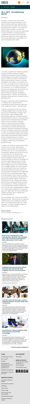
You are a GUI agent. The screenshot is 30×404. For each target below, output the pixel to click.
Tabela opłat (4, 388)
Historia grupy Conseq (6, 356)
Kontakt (3, 361)
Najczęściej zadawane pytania (6, 380)
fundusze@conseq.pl (21, 367)
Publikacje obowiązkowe (7, 370)
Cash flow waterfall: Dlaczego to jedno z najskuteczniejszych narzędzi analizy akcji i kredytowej (15, 301)
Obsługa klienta (7, 377)
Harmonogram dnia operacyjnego (6, 393)
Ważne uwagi (4, 390)
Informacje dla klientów (7, 396)
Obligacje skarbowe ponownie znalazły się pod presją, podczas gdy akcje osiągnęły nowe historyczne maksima (14, 268)
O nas (3, 354)
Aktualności (20, 354)
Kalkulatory (4, 386)
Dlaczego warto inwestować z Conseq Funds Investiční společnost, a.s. (6, 365)
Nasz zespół (4, 359)
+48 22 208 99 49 (20, 365)
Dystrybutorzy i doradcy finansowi (7, 372)
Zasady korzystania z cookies (6, 399)
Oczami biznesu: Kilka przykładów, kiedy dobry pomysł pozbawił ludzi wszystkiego (14, 331)
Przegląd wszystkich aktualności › (20, 347)
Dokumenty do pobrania (7, 383)
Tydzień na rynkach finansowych (10, 283)
